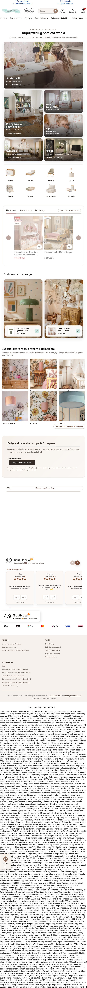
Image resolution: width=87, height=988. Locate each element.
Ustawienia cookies (52, 654)
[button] (72, 562)
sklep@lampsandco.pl (73, 696)
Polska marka (23, 1)
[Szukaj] (55, 11)
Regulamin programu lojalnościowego (16, 682)
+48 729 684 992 (54, 696)
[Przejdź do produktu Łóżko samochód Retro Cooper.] (58, 233)
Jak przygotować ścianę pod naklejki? (16, 672)
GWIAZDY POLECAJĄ (10, 685)
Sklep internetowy (41, 707)
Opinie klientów (66, 3)
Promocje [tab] (40, 210)
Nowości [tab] (11, 210)
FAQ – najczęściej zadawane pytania (15, 650)
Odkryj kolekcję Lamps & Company (69, 426)
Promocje (66, 1)
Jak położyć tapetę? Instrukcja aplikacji (16, 679)
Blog (3, 666)
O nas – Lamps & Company (12, 644)
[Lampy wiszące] (15, 406)
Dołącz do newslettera (22, 462)
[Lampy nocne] (43, 374)
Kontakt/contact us (9, 647)
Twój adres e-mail (14, 458)
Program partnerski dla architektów (15, 669)
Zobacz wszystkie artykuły (45, 488)
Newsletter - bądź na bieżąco (13, 676)
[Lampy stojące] (15, 374)
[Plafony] (72, 406)
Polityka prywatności (53, 647)
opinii (34, 563)
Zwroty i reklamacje (23, 3)
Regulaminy (49, 644)
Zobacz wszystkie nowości (69, 210)
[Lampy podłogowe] (72, 374)
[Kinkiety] (43, 406)
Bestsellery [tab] (25, 210)
